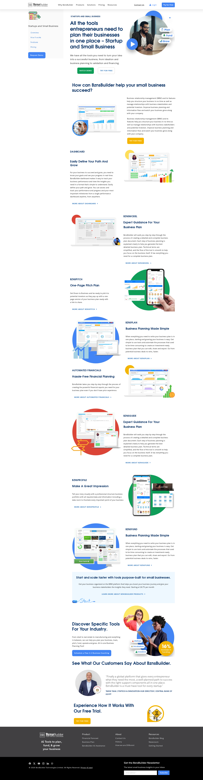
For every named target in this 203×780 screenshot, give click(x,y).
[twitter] (34, 763)
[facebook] (30, 763)
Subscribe (164, 773)
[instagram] (43, 763)
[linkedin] (48, 763)
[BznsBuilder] (38, 4)
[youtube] (39, 763)
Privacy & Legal (87, 768)
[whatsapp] (52, 763)
